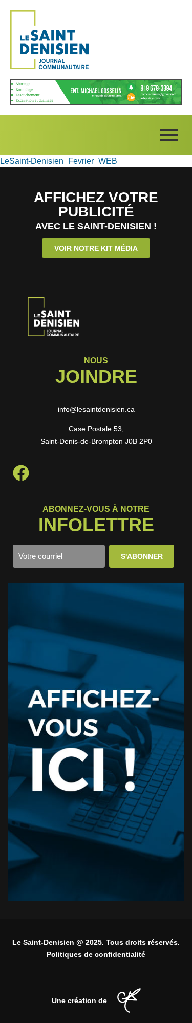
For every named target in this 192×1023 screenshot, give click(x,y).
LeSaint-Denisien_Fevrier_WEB (58, 161)
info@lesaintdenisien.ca (96, 409)
